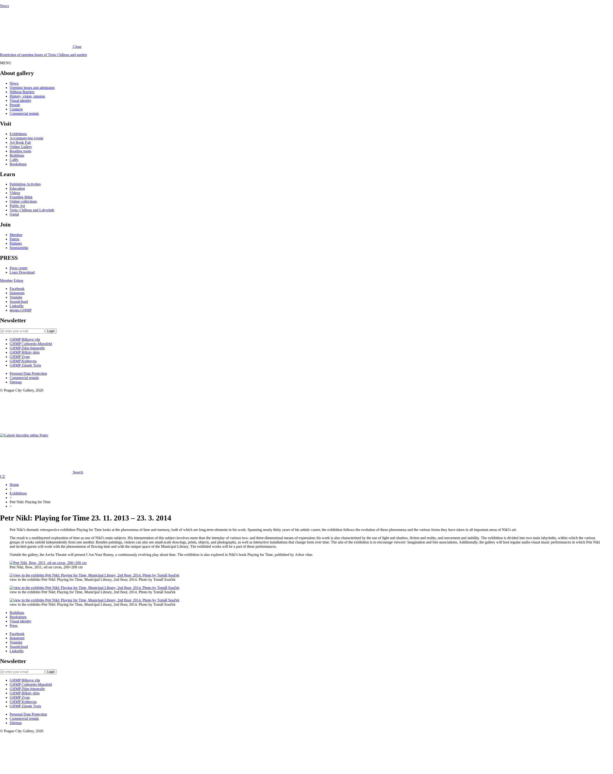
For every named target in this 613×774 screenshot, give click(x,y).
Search (78, 472)
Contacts (16, 109)
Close (77, 47)
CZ (2, 476)
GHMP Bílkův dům (25, 352)
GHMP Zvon (20, 357)
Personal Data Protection (28, 373)
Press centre (19, 268)
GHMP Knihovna (23, 361)
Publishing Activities (25, 184)
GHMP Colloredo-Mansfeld (31, 344)
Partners (16, 243)
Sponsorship (19, 248)
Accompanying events (26, 138)
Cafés (14, 160)
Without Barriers (22, 92)
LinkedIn (16, 306)
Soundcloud (19, 302)
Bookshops (18, 164)
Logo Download (22, 272)
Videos (15, 193)
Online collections (23, 201)
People (15, 105)
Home (14, 485)
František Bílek (21, 197)
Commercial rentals (24, 113)
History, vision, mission (27, 96)
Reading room (20, 151)
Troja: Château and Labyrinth (32, 210)
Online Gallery (21, 147)
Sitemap (16, 382)
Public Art (17, 206)
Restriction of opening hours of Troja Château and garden (43, 55)
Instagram (17, 293)
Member (16, 235)
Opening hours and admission (32, 88)
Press (13, 626)
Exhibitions (18, 134)
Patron (14, 239)
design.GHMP (21, 310)
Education (17, 188)
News (4, 6)
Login (51, 331)
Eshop (18, 280)
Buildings (17, 155)
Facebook (17, 289)
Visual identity (20, 100)
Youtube (16, 297)
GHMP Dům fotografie (27, 348)
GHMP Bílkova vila (25, 339)
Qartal (14, 214)
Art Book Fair (20, 142)
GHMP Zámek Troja (25, 365)
